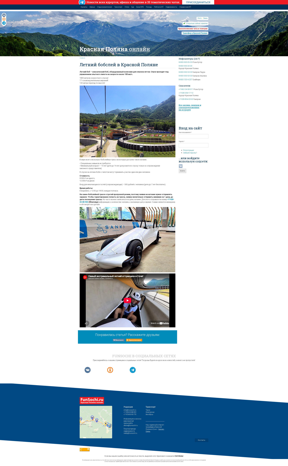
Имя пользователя (185, 132)
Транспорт (118, 7)
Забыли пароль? (190, 153)
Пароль (181, 141)
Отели (127, 7)
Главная (82, 58)
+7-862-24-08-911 (186, 89)
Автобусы (149, 414)
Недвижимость (171, 7)
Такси (148, 410)
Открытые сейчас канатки (196, 23)
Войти (182, 171)
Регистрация (188, 150)
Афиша (92, 7)
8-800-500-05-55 (185, 62)
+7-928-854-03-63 (186, 99)
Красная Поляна (115, 49)
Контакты (201, 440)
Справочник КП (185, 7)
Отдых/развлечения (104, 7)
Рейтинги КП (158, 7)
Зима (205, 18)
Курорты (84, 7)
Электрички (150, 412)
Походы (149, 7)
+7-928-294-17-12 (186, 93)
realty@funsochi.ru (130, 433)
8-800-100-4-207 (185, 79)
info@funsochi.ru (130, 410)
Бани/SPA (140, 7)
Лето (199, 18)
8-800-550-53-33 (185, 72)
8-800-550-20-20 (185, 66)
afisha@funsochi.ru (131, 425)
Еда (132, 7)
